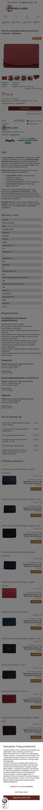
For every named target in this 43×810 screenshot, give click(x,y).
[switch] (4, 807)
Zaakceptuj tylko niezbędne (21, 786)
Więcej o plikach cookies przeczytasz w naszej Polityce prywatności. (19, 781)
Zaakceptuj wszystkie (21, 798)
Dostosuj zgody (21, 792)
